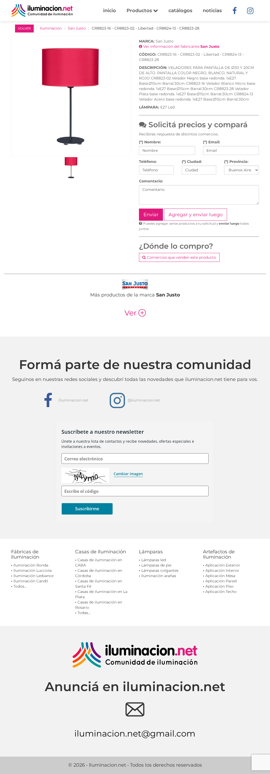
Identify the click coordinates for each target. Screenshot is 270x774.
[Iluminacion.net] (42, 10)
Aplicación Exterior (222, 565)
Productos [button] (140, 10)
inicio (109, 10)
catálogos (180, 10)
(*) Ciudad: (192, 161)
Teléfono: (148, 161)
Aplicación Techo (221, 591)
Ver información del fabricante (180, 46)
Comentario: (151, 181)
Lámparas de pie (156, 565)
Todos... (20, 586)
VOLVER (24, 28)
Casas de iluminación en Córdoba (98, 573)
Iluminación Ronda (30, 565)
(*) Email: (211, 142)
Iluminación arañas (158, 575)
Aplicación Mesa (220, 575)
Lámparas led (153, 560)
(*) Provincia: (236, 161)
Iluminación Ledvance (33, 575)
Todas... (84, 612)
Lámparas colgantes (160, 570)
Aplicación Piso (219, 586)
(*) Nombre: (150, 142)
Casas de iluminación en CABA (98, 563)
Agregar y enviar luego (195, 215)
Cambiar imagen (128, 473)
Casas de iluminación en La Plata (101, 594)
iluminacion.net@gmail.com (134, 733)
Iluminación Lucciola (32, 570)
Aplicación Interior (222, 570)
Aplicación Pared (221, 581)
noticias (212, 10)
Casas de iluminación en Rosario (98, 605)
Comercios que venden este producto (181, 257)
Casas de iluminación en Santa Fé (98, 584)
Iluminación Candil (30, 581)
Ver (135, 312)
